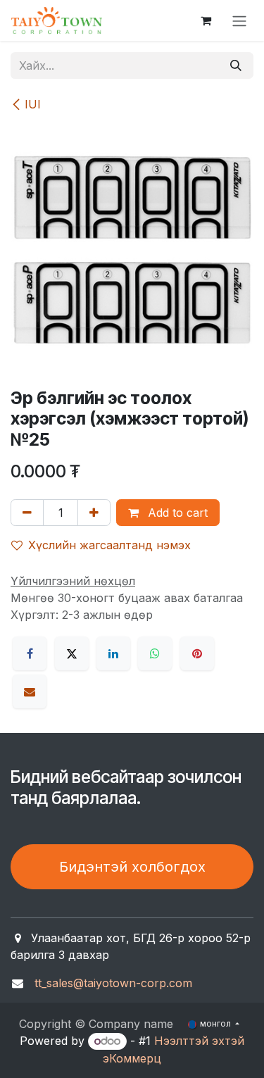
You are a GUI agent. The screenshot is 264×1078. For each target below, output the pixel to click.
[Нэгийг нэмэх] (94, 512)
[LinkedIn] (113, 653)
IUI (33, 104)
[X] (72, 653)
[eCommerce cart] (205, 20)
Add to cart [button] (176, 513)
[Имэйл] (29, 691)
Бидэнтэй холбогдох (132, 866)
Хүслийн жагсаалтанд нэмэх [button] (109, 545)
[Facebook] (29, 653)
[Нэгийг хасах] (27, 512)
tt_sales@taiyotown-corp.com (113, 983)
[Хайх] (235, 65)
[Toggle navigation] (239, 20)
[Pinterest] (197, 653)
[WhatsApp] (155, 653)
